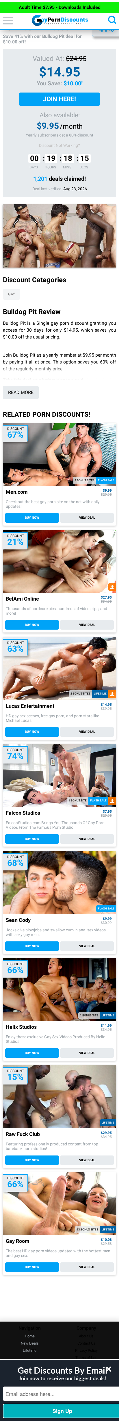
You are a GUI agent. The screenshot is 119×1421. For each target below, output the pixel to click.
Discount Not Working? (59, 145)
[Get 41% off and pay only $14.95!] (59, 236)
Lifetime (29, 1350)
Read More (21, 392)
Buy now (32, 518)
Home (30, 1336)
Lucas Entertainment (30, 706)
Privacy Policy (86, 1350)
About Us (86, 1336)
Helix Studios (21, 1027)
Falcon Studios (23, 813)
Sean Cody (18, 920)
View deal (87, 518)
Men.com (17, 492)
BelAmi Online (22, 599)
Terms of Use (86, 1357)
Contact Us (86, 1343)
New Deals (30, 1343)
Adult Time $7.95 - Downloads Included (60, 7)
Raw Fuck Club (23, 1134)
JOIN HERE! (59, 99)
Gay (11, 294)
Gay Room (17, 1241)
